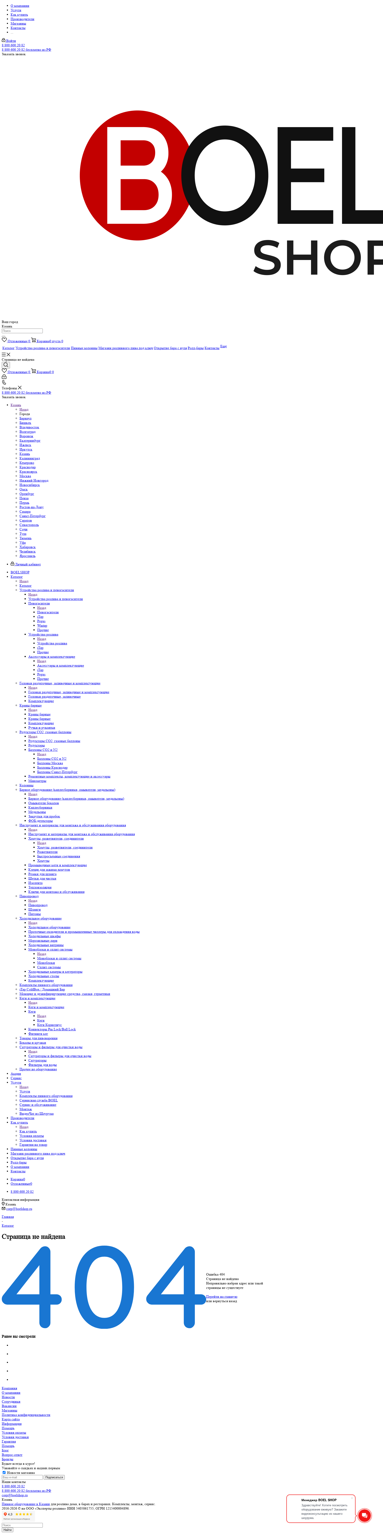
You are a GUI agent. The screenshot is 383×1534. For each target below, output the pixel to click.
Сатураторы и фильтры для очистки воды (59, 1056)
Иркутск (26, 449)
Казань (25, 454)
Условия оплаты (14, 1432)
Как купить (28, 1131)
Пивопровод (37, 905)
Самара (25, 511)
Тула (23, 534)
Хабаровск (28, 547)
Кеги (41, 1020)
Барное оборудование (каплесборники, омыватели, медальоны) (76, 798)
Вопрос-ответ (12, 1455)
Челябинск (28, 551)
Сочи (23, 529)
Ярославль (27, 556)
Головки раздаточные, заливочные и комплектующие (68, 692)
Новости (8, 1397)
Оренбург (27, 494)
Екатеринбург (30, 440)
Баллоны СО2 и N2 (51, 758)
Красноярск (28, 471)
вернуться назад (225, 1301)
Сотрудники (11, 1401)
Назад (24, 409)
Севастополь (29, 525)
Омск (24, 489)
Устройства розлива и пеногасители (55, 599)
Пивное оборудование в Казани (26, 1504)
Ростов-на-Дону (32, 507)
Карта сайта (11, 1419)
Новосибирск (30, 485)
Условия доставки (15, 1437)
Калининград (30, 458)
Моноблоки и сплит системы (59, 958)
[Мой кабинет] (4, 378)
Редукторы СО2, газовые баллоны (54, 741)
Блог (5, 1450)
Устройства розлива (52, 643)
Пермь (24, 502)
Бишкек (25, 423)
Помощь (8, 1428)
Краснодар (28, 467)
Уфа (23, 542)
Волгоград (27, 431)
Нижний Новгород (34, 480)
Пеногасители (48, 612)
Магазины (9, 1410)
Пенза (24, 498)
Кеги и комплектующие (46, 1007)
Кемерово (27, 463)
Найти (8, 1530)
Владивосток (29, 427)
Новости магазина (20, 1473)
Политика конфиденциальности (26, 1415)
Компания (9, 1388)
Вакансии (9, 1406)
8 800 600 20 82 (13, 45)
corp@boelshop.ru (19, 1209)
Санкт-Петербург (33, 516)
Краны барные (39, 714)
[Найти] (3, 336)
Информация (11, 1424)
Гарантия (9, 1441)
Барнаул (25, 418)
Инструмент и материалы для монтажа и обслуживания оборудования (81, 834)
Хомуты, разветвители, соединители (65, 847)
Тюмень (25, 538)
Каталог (26, 585)
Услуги (25, 1091)
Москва (25, 476)
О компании (11, 1392)
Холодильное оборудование (49, 927)
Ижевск (25, 445)
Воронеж (26, 436)
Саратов (26, 520)
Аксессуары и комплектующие (60, 665)
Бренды (7, 1459)
